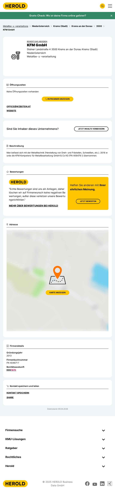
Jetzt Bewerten (88, 201)
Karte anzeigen (57, 292)
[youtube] (95, 483)
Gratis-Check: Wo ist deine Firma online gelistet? (57, 15)
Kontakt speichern (18, 392)
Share (10, 397)
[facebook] (87, 483)
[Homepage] (15, 6)
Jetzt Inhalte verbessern (91, 129)
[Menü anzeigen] (110, 6)
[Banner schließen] (111, 15)
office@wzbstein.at (19, 106)
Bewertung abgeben (37, 41)
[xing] (110, 483)
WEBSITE (11, 110)
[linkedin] (102, 483)
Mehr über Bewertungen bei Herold (33, 205)
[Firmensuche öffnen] (102, 6)
